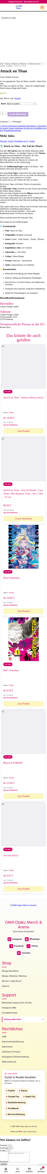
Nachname (4, 1148)
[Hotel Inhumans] (23, 547)
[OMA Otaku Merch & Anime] (20, 7)
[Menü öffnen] (42, 7)
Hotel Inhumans (11, 577)
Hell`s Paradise (11, 670)
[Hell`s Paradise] (23, 639)
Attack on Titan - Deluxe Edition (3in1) (23, 397)
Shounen (3, 141)
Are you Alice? (11, 855)
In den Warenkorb (18, 114)
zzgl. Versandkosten (10, 425)
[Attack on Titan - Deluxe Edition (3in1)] (23, 366)
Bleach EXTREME (13, 762)
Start (2, 63)
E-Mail (3, 1151)
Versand (17, 98)
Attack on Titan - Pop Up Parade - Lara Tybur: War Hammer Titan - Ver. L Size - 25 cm (23, 493)
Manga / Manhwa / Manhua (16, 63)
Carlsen (9, 66)
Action (10, 141)
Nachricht (4, 1162)
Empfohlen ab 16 (21, 141)
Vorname (4, 1145)
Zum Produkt (24, 431)
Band (3, 104)
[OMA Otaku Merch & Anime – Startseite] (23, 910)
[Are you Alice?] (23, 824)
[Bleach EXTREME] (23, 732)
